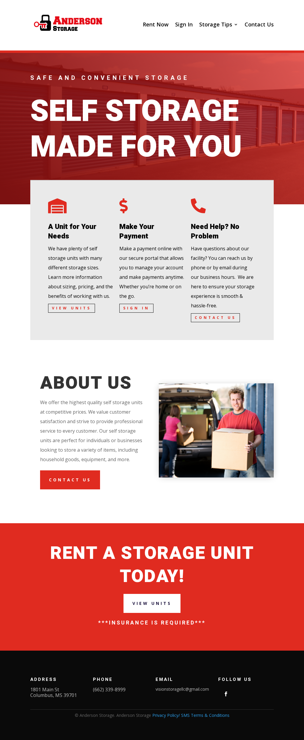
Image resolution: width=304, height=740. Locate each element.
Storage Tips (215, 24)
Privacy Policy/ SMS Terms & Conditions (190, 715)
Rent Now (156, 24)
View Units (71, 308)
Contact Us (259, 24)
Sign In (184, 24)
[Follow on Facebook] (226, 694)
